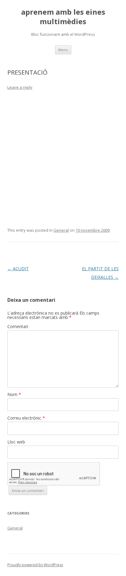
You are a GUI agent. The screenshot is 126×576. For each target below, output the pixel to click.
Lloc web (16, 442)
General (61, 230)
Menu (63, 49)
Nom (14, 394)
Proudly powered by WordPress (35, 564)
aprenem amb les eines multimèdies (63, 16)
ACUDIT (18, 268)
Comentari (17, 326)
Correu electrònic (26, 418)
